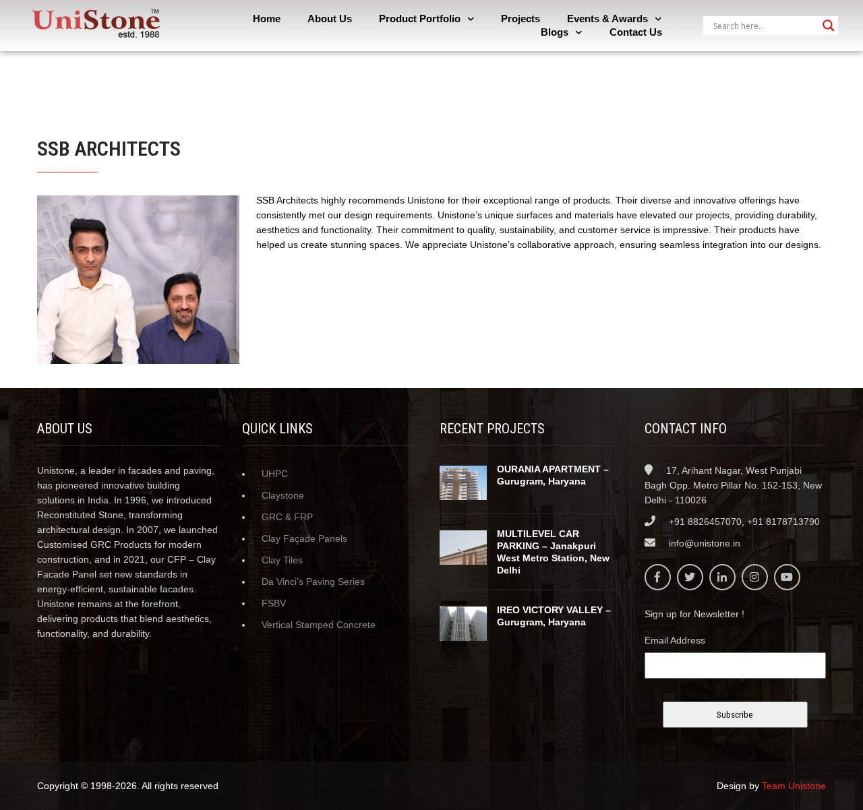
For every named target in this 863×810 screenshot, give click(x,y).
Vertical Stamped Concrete (319, 624)
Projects (520, 18)
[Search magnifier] (828, 25)
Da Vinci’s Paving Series (313, 581)
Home (266, 18)
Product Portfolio (419, 18)
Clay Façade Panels (304, 538)
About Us (329, 18)
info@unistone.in (704, 543)
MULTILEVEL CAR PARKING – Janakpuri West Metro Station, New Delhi (553, 551)
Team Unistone (794, 785)
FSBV (274, 603)
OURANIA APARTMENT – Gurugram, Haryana (553, 475)
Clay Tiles (282, 560)
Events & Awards (607, 18)
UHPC (275, 473)
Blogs (554, 32)
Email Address (675, 640)
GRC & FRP (287, 516)
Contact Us (635, 32)
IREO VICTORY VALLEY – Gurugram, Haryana (554, 615)
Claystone (283, 495)
